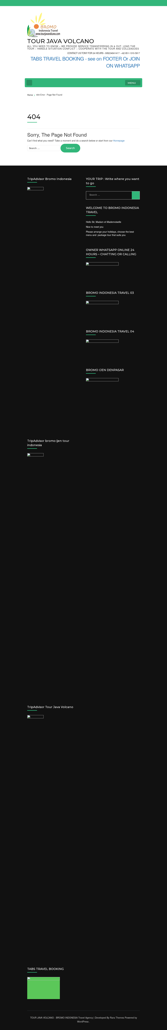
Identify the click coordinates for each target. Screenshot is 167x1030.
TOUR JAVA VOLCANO (60, 41)
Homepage (119, 140)
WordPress (83, 1021)
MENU (132, 82)
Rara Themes (117, 1017)
